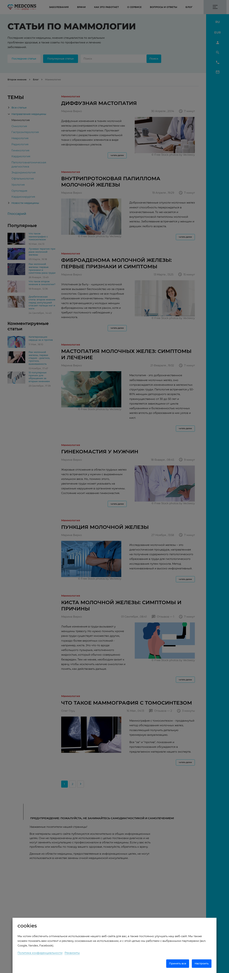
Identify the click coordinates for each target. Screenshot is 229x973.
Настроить (202, 963)
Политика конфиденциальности (40, 953)
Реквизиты (72, 953)
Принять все (177, 963)
